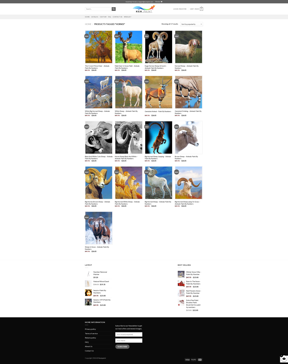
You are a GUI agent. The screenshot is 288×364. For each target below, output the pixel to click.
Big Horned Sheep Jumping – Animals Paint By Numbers (158, 158)
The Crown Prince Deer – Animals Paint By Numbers (97, 67)
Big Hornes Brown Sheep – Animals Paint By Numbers (97, 203)
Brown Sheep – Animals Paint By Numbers (186, 158)
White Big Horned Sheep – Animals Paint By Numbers (97, 112)
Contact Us (117, 17)
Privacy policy (90, 329)
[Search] (114, 9)
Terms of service (91, 333)
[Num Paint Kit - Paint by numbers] (144, 9)
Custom (103, 17)
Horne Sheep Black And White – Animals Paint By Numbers (126, 158)
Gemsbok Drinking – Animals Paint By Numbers (188, 112)
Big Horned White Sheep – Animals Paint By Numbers (127, 203)
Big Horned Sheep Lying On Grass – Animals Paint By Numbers (187, 203)
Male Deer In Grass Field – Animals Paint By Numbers (127, 67)
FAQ (109, 17)
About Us (88, 346)
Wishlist (127, 17)
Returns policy (90, 338)
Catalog (94, 17)
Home (87, 17)
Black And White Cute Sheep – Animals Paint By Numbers (99, 158)
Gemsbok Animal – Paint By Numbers (158, 111)
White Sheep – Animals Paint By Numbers (126, 112)
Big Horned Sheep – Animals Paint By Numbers (158, 203)
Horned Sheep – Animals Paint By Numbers (187, 67)
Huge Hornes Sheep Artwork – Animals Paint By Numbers (156, 67)
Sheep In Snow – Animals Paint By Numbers (97, 248)
